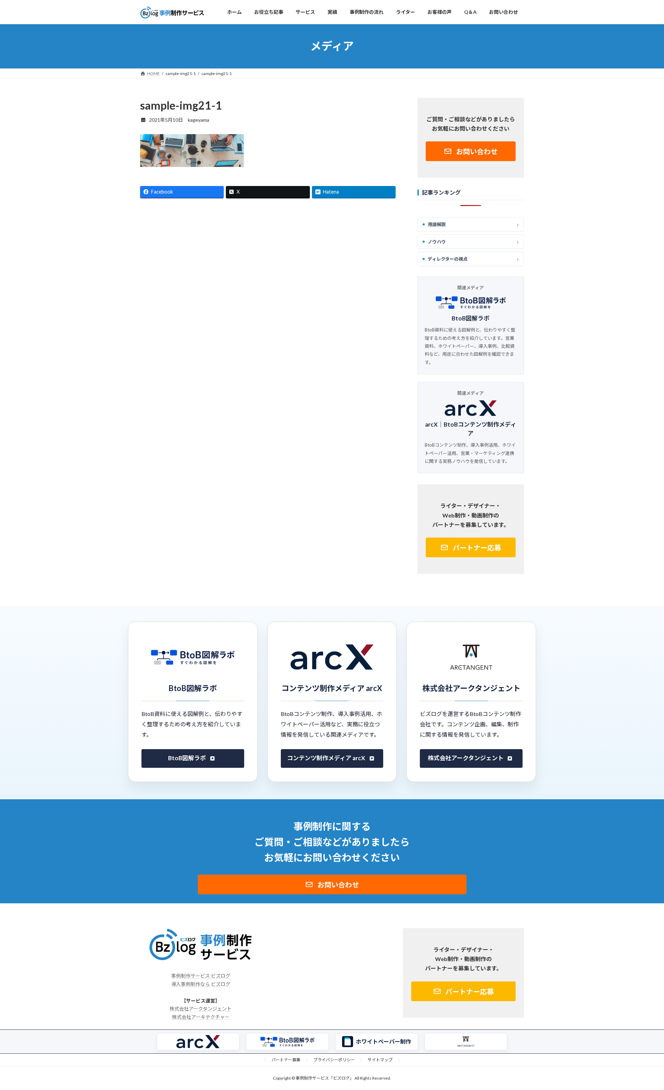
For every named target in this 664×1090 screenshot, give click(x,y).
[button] (471, 151)
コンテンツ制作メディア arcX (326, 758)
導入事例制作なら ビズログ (200, 984)
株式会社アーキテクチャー (201, 1017)
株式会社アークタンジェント (466, 758)
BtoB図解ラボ (471, 318)
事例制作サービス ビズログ (200, 976)
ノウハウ (437, 241)
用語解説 (437, 224)
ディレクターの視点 (448, 258)
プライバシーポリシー (334, 1059)
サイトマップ (380, 1059)
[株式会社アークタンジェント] (465, 1041)
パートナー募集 (286, 1059)
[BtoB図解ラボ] (287, 1041)
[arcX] (198, 1041)
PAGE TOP (643, 1049)
